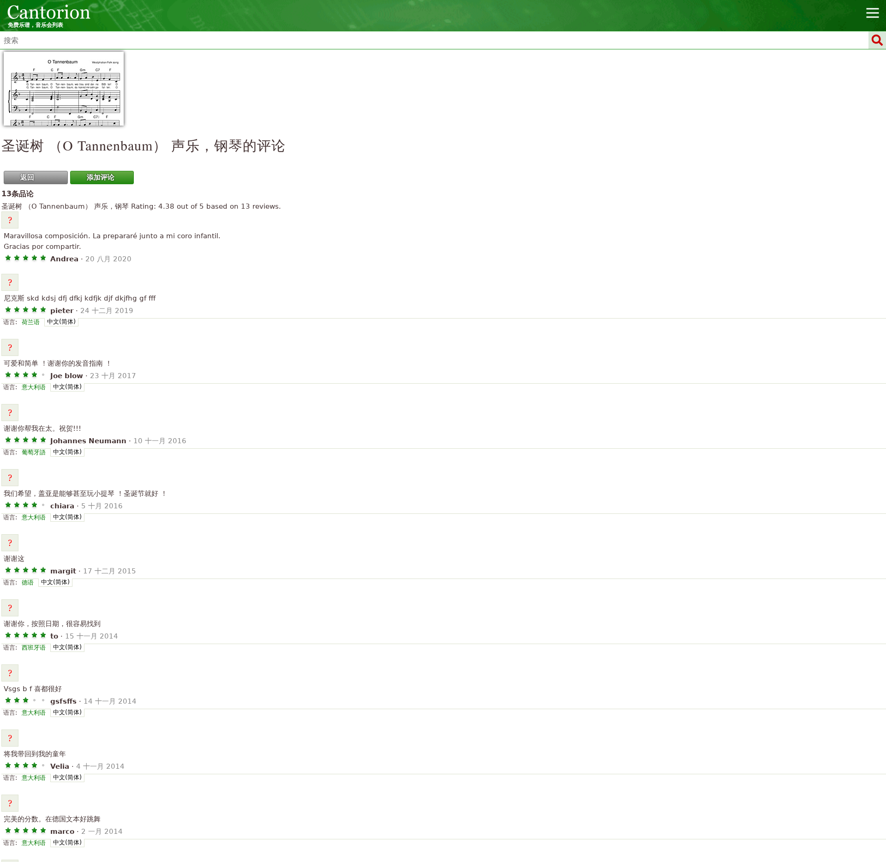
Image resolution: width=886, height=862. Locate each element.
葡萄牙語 (34, 452)
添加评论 (100, 177)
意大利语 (34, 387)
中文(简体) (61, 321)
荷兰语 (31, 322)
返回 (27, 177)
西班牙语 (34, 647)
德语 (28, 582)
